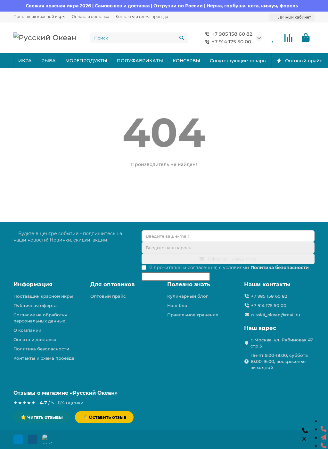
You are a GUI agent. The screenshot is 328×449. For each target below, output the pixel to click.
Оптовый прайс (303, 61)
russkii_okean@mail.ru (275, 314)
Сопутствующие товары (238, 61)
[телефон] (323, 429)
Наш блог (178, 305)
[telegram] (323, 437)
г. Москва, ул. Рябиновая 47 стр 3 (281, 342)
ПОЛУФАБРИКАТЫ (140, 61)
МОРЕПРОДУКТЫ (86, 61)
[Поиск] (181, 38)
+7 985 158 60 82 (232, 34)
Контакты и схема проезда (142, 16)
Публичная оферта (35, 305)
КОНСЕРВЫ (186, 61)
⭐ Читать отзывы (41, 417)
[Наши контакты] (305, 435)
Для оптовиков (112, 284)
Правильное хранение (192, 314)
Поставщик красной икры (39, 16)
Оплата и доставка (90, 16)
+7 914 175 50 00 (231, 42)
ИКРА (25, 61)
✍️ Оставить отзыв (104, 417)
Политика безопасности (41, 348)
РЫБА (48, 61)
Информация (33, 284)
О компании (27, 330)
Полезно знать (188, 284)
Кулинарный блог (187, 296)
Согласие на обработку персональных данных (40, 317)
